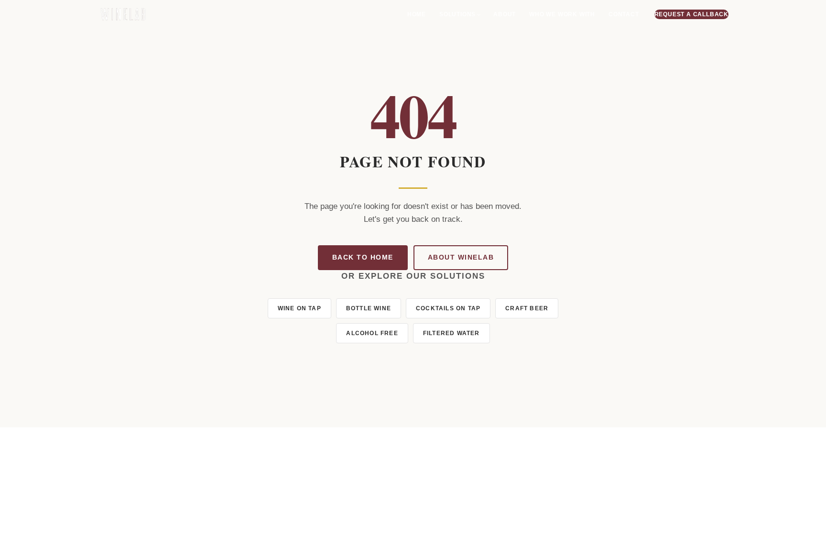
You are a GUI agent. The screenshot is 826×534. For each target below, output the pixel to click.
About (504, 14)
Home (416, 14)
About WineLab (461, 257)
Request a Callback (691, 14)
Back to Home (362, 257)
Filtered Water (451, 333)
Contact (624, 14)
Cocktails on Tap (448, 308)
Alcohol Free (372, 333)
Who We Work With (562, 14)
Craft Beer (526, 308)
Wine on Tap (299, 308)
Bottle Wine (368, 308)
